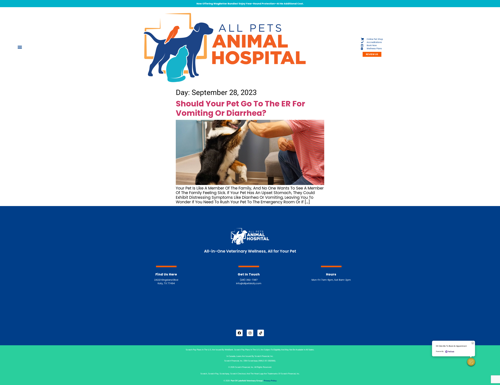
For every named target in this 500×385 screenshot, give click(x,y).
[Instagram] (250, 333)
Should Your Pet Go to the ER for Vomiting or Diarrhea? (240, 108)
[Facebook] (239, 333)
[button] (471, 362)
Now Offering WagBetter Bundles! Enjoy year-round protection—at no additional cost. (250, 3)
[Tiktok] (260, 333)
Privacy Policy (270, 381)
